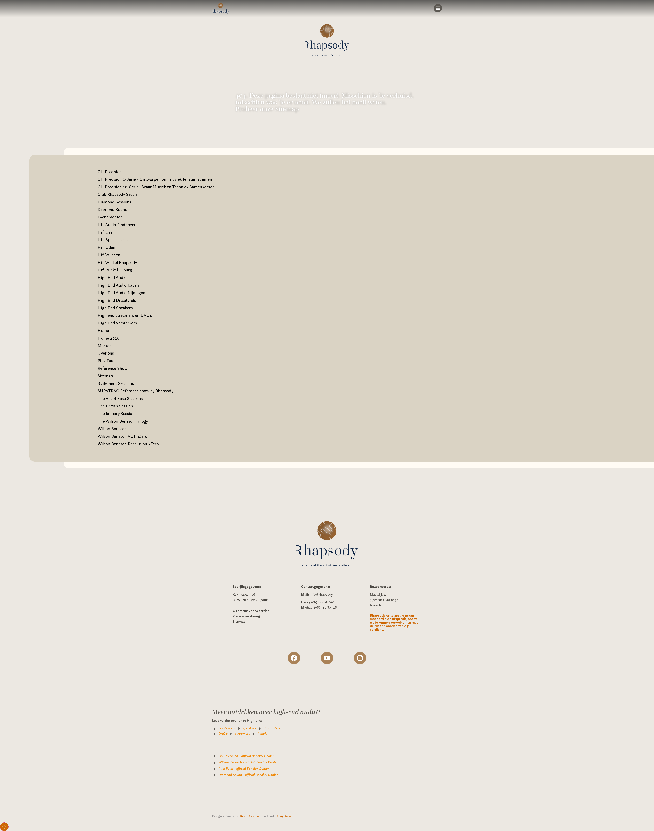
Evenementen (110, 217)
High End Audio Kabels (118, 285)
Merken (105, 345)
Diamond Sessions (114, 202)
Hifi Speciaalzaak (113, 239)
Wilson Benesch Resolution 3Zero (128, 443)
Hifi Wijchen (109, 254)
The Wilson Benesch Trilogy (123, 421)
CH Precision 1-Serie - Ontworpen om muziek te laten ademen (155, 179)
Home (103, 330)
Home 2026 (108, 338)
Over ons (106, 353)
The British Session (115, 406)
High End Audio (112, 277)
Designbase (284, 816)
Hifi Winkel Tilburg (115, 270)
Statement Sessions (116, 383)
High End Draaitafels (117, 300)
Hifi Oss (105, 232)
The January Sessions (117, 413)
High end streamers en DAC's (125, 315)
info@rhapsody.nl (323, 594)
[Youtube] (327, 658)
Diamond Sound (112, 209)
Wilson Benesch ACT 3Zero (122, 436)
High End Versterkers (117, 323)
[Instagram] (360, 658)
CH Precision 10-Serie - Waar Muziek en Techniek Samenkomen (156, 187)
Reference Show (113, 368)
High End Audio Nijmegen (121, 292)
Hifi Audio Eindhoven (117, 224)
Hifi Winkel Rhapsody (117, 262)
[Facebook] (294, 658)
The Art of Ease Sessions (120, 398)
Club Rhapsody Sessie (117, 194)
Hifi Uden (106, 247)
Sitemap (105, 376)
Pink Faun (107, 360)
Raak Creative (250, 816)
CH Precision (110, 171)
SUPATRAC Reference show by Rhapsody (135, 391)
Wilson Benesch (112, 428)
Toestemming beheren (4, 826)
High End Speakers (115, 307)
